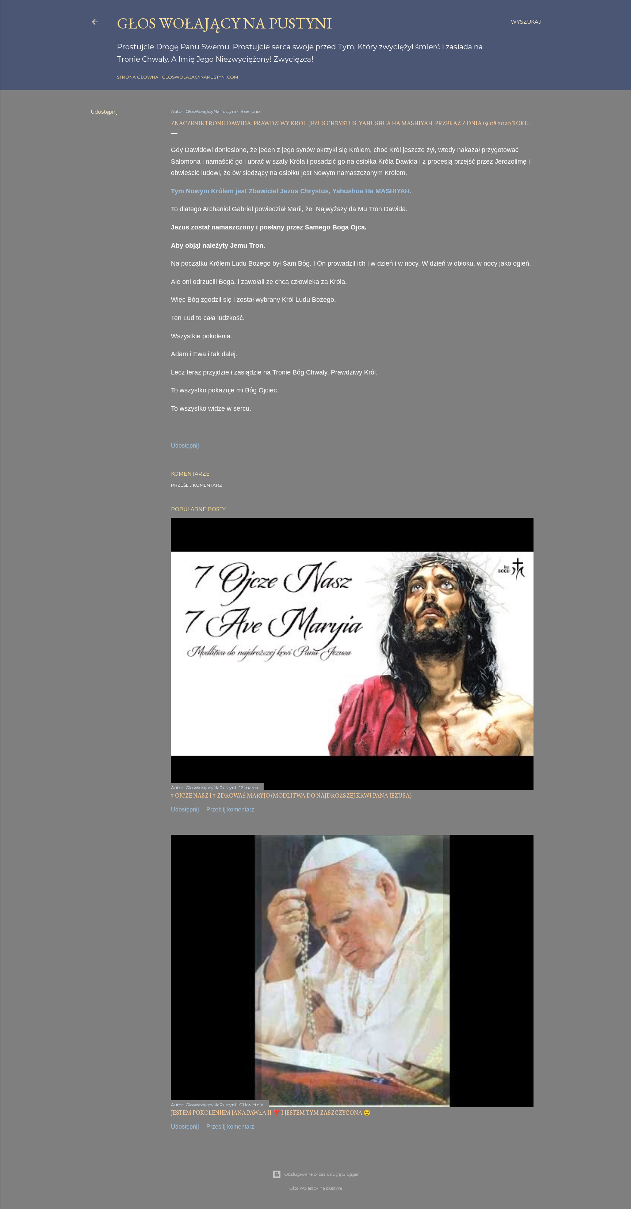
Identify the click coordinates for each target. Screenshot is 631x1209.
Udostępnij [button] (104, 112)
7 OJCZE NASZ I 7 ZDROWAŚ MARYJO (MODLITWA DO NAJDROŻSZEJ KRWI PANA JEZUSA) (291, 796)
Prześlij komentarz (196, 485)
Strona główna (137, 77)
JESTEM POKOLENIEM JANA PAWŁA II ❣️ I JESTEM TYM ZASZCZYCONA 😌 (271, 1113)
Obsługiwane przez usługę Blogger (321, 1174)
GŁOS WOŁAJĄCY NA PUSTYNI (224, 23)
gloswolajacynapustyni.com (200, 77)
